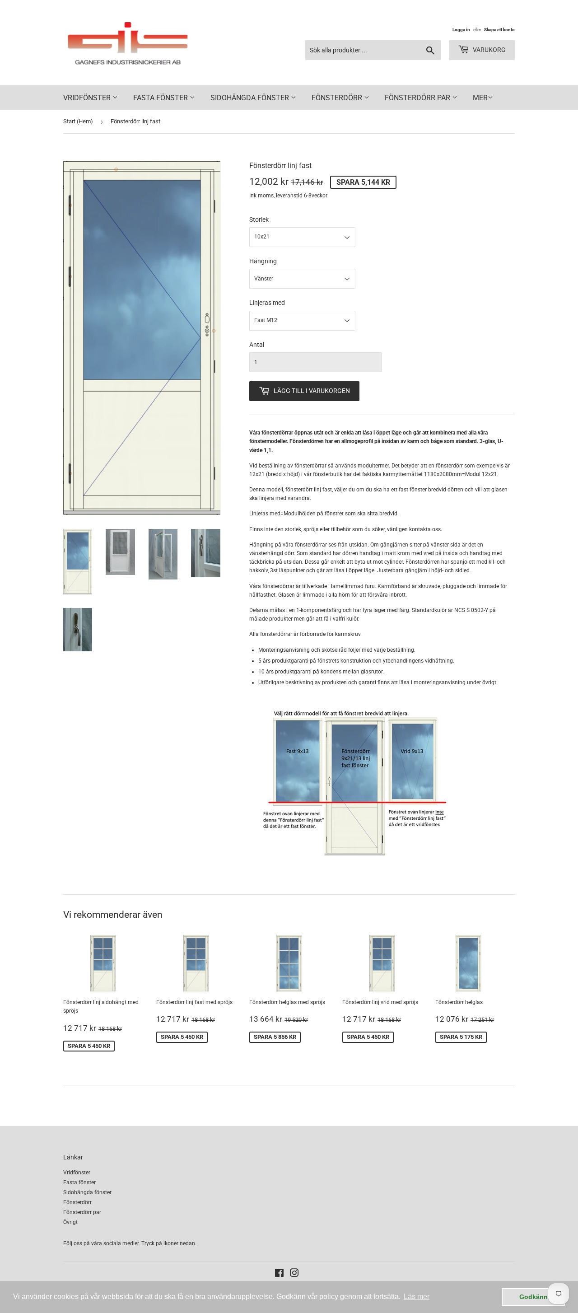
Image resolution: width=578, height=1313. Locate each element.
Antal (256, 344)
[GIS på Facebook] (279, 1274)
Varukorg (488, 49)
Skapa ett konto (499, 29)
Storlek (259, 219)
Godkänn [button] (533, 1296)
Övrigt (70, 1222)
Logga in (461, 29)
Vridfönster (87, 97)
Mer (480, 97)
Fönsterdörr (338, 97)
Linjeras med (267, 302)
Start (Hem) (78, 121)
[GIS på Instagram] (294, 1274)
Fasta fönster (161, 97)
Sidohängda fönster (250, 97)
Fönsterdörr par (418, 97)
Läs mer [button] (416, 1296)
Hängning (263, 261)
